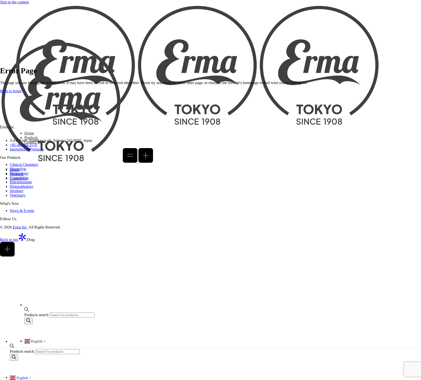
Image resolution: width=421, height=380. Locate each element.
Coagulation (19, 178)
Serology (17, 191)
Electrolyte (18, 169)
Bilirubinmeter (21, 182)
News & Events (22, 211)
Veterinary (18, 195)
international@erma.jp (27, 149)
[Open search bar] (12, 347)
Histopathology (21, 186)
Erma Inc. (20, 227)
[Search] (14, 357)
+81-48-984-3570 (23, 145)
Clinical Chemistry (24, 164)
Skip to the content (14, 2)
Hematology (19, 173)
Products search (22, 351)
